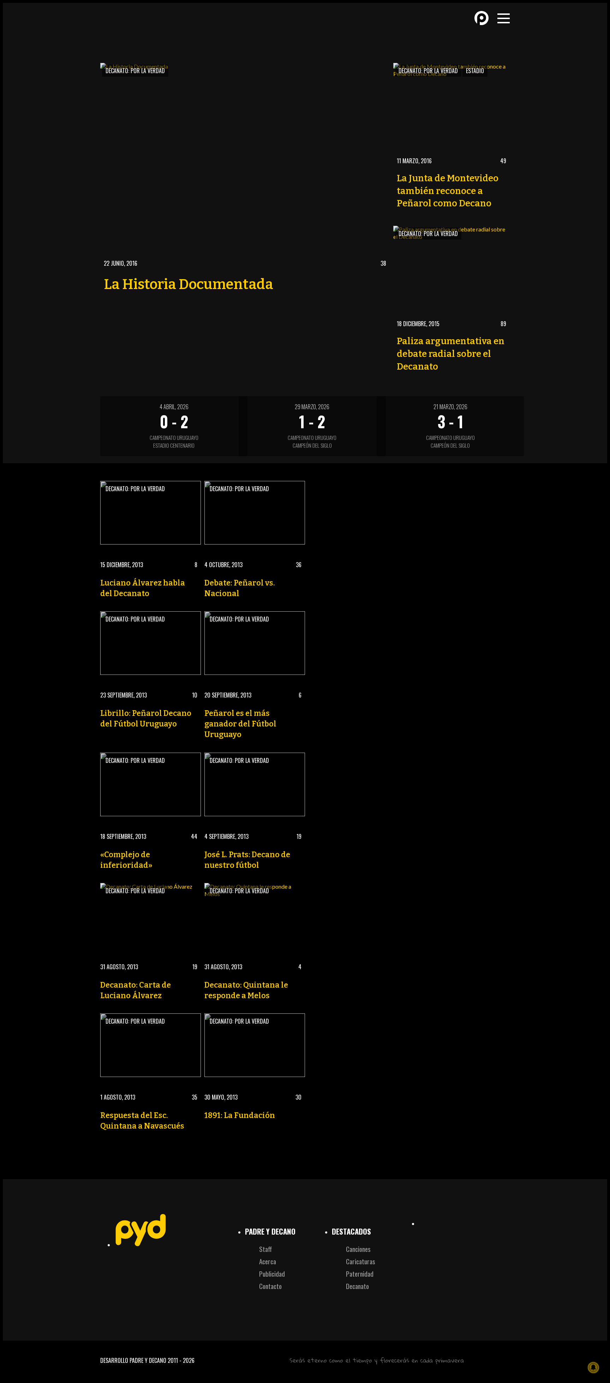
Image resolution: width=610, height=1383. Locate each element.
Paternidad (359, 1274)
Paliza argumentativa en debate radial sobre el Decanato (450, 354)
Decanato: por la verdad (135, 70)
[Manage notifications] (593, 1367)
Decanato (357, 1286)
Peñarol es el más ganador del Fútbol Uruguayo (240, 724)
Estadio (475, 70)
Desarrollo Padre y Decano (133, 1360)
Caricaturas (360, 1261)
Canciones (358, 1249)
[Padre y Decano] (149, 24)
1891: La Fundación (239, 1115)
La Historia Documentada (188, 284)
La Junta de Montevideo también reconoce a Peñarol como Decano (447, 191)
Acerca (267, 1261)
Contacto (270, 1286)
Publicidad (272, 1274)
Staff (265, 1249)
